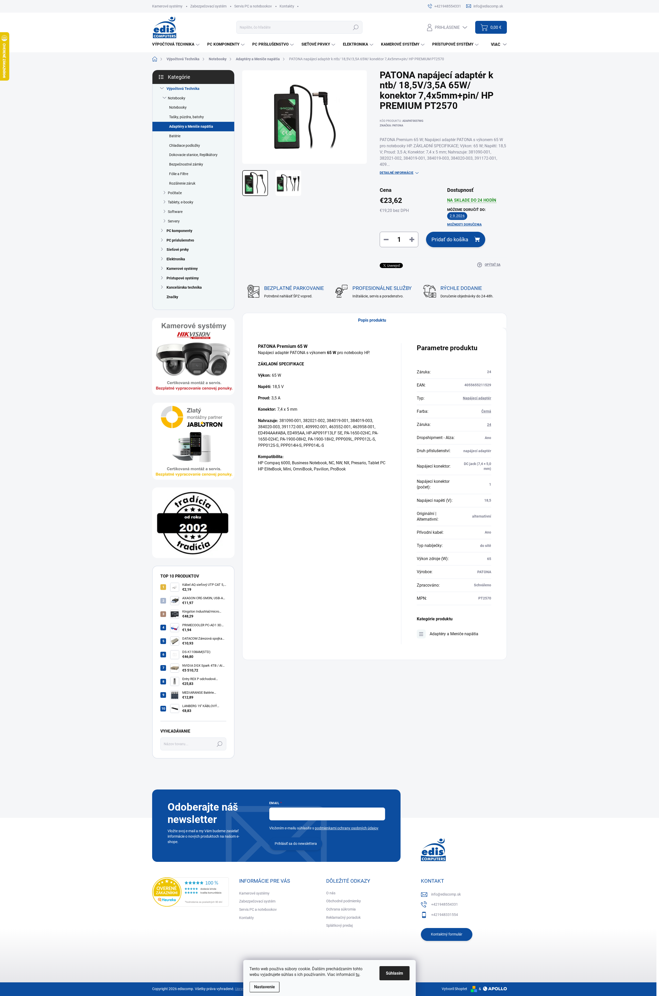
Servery (174, 221)
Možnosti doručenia (464, 224)
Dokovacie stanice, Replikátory (193, 155)
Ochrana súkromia (341, 909)
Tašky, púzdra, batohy (186, 117)
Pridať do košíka (449, 239)
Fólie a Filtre (178, 174)
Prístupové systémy (183, 278)
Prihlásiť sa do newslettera (296, 844)
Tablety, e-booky (180, 202)
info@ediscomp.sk (446, 894)
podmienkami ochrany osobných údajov (346, 828)
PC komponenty (179, 231)
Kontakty (287, 6)
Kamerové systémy (167, 6)
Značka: (391, 125)
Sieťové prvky (178, 249)
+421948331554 (444, 915)
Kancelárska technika (184, 287)
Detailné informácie (396, 173)
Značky (172, 297)
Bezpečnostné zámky (186, 164)
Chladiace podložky (184, 145)
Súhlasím (394, 973)
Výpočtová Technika (183, 89)
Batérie (174, 136)
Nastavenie (264, 986)
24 (489, 425)
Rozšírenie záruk (182, 183)
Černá (486, 411)
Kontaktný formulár (446, 934)
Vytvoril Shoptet (454, 989)
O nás (330, 893)
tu (357, 974)
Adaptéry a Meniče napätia (191, 126)
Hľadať (355, 27)
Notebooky (176, 98)
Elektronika (176, 259)
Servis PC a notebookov (253, 6)
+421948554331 (444, 904)
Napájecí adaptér (477, 398)
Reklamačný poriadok (343, 917)
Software (175, 212)
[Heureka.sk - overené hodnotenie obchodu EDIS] (190, 892)
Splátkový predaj (339, 925)
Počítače (175, 193)
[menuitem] (176, 44)
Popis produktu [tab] (372, 320)
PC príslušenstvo (180, 240)
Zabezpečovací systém (208, 6)
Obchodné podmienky (343, 901)
